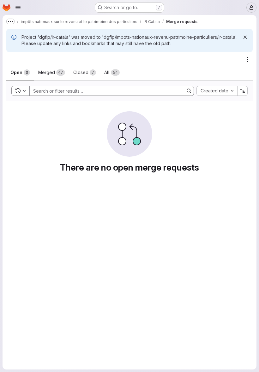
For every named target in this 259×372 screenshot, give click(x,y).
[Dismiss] (245, 37)
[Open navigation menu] (18, 8)
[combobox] (216, 91)
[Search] (189, 91)
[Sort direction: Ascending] (243, 91)
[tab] (20, 72)
